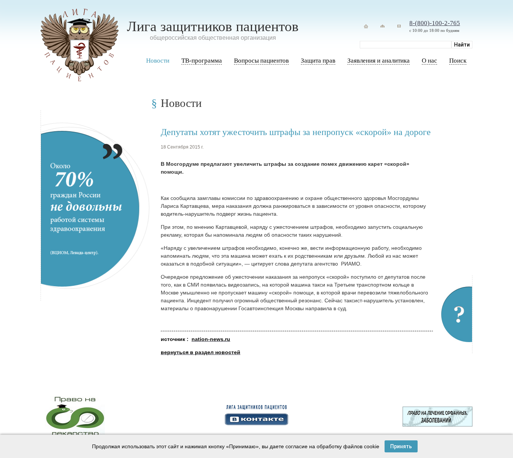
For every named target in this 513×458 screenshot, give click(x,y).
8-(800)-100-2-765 (434, 23)
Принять (401, 446)
